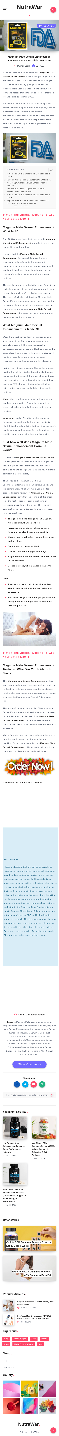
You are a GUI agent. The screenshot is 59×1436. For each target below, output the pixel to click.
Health (21, 1014)
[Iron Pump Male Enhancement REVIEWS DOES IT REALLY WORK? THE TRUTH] (8, 1319)
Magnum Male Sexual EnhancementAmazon (24, 1025)
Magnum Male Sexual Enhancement (33, 1022)
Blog (6, 1339)
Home (6, 1361)
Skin (40, 1344)
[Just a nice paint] (29, 1406)
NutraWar (29, 7)
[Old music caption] (47, 1389)
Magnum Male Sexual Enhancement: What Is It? (29, 180)
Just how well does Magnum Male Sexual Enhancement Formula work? (26, 190)
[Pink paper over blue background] (11, 1389)
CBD (34, 1339)
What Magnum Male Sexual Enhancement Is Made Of (27, 184)
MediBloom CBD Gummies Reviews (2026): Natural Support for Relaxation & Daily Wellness (43, 1149)
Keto (6, 1344)
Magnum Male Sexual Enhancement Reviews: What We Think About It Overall (28, 202)
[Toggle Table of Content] (49, 169)
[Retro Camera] (29, 1389)
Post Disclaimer (24, 206)
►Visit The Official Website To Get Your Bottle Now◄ (28, 175)
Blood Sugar (20, 1339)
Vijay (37, 1432)
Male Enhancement (35, 1014)
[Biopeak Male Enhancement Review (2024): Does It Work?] (8, 1305)
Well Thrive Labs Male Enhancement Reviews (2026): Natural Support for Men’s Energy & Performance (15, 1196)
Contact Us (8, 1367)
